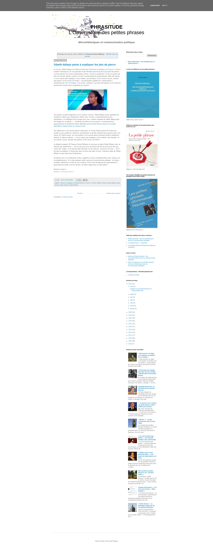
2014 (130, 344)
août (131, 286)
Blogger (115, 541)
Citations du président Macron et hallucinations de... (141, 289)
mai (131, 300)
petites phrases (64, 185)
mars (132, 306)
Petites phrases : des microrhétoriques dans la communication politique (141, 239)
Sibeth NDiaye (74, 185)
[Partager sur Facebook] (84, 180)
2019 (130, 329)
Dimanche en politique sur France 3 (101, 69)
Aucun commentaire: (67, 180)
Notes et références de (141, 264)
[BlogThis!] (79, 180)
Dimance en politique (66, 183)
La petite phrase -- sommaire (137, 243)
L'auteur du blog (133, 275)
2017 (130, 335)
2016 (130, 338)
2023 (130, 318)
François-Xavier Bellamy (109, 183)
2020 (130, 326)
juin (131, 297)
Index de (141, 258)
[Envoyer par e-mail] (77, 180)
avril (131, 303)
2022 (130, 321)
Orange (73, 83)
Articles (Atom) (68, 197)
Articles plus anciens (113, 193)
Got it (164, 5)
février (132, 309)
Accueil (79, 193)
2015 (130, 341)
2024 (130, 315)
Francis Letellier (96, 183)
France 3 (88, 183)
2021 (130, 324)
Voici (67, 83)
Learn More (155, 5)
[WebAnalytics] (131, 523)
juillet (132, 294)
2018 (130, 332)
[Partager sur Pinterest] (86, 180)
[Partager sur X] (82, 180)
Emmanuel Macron (79, 183)
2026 (130, 284)
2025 (130, 312)
